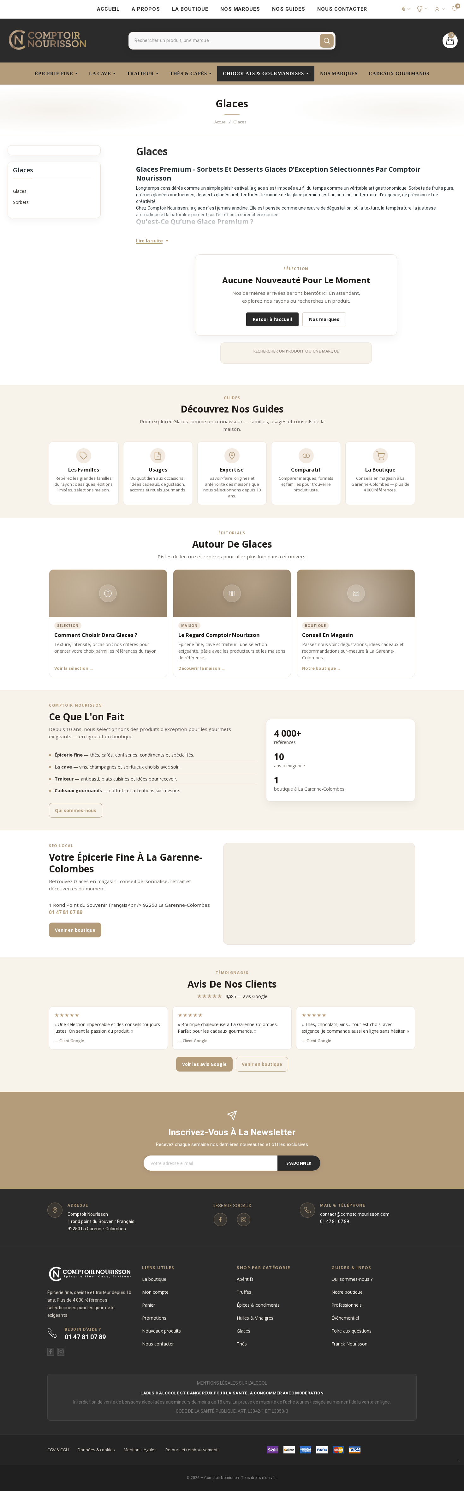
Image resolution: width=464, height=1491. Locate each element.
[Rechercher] (327, 41)
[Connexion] (439, 9)
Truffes (244, 1292)
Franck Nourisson (349, 1344)
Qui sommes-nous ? (351, 1279)
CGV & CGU (58, 1449)
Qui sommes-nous (75, 810)
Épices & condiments (258, 1305)
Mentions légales (140, 1449)
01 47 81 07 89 (65, 912)
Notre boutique (321, 668)
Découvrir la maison (201, 668)
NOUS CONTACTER (342, 9)
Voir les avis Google (204, 1064)
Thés (242, 1344)
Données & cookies (96, 1449)
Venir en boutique (75, 930)
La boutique (154, 1279)
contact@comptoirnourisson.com (355, 1214)
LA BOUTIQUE (190, 9)
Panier (148, 1305)
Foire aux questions (351, 1331)
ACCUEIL (108, 9)
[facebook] (220, 1219)
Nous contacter (158, 1344)
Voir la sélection (73, 668)
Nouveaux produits (161, 1331)
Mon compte (155, 1292)
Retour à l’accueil (272, 319)
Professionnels (346, 1305)
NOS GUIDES (288, 9)
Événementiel (345, 1318)
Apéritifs (245, 1279)
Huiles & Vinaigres (255, 1318)
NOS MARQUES (240, 9)
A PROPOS (146, 9)
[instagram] (243, 1219)
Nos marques (324, 319)
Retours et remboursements (192, 1449)
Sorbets (21, 202)
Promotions (154, 1318)
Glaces (23, 170)
